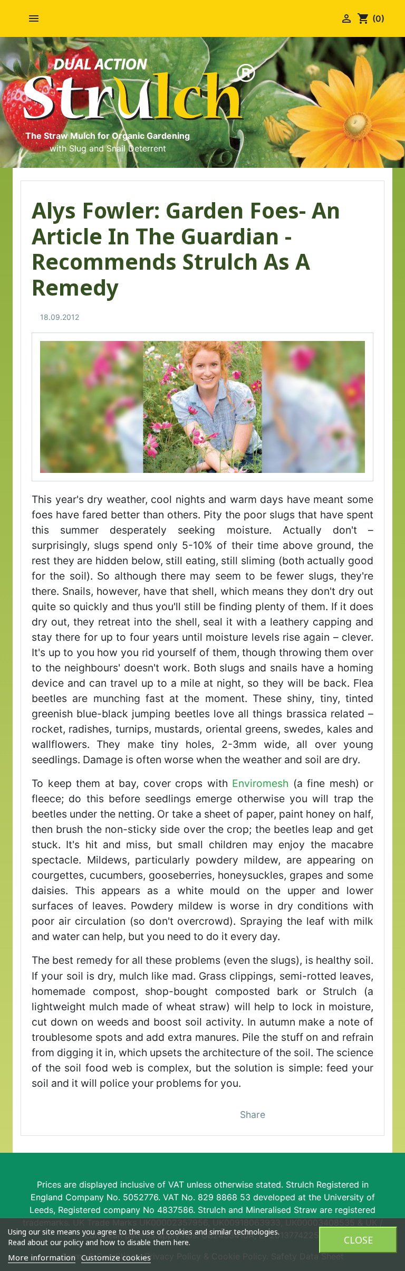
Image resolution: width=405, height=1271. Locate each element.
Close (358, 1240)
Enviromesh (260, 783)
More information (41, 1257)
